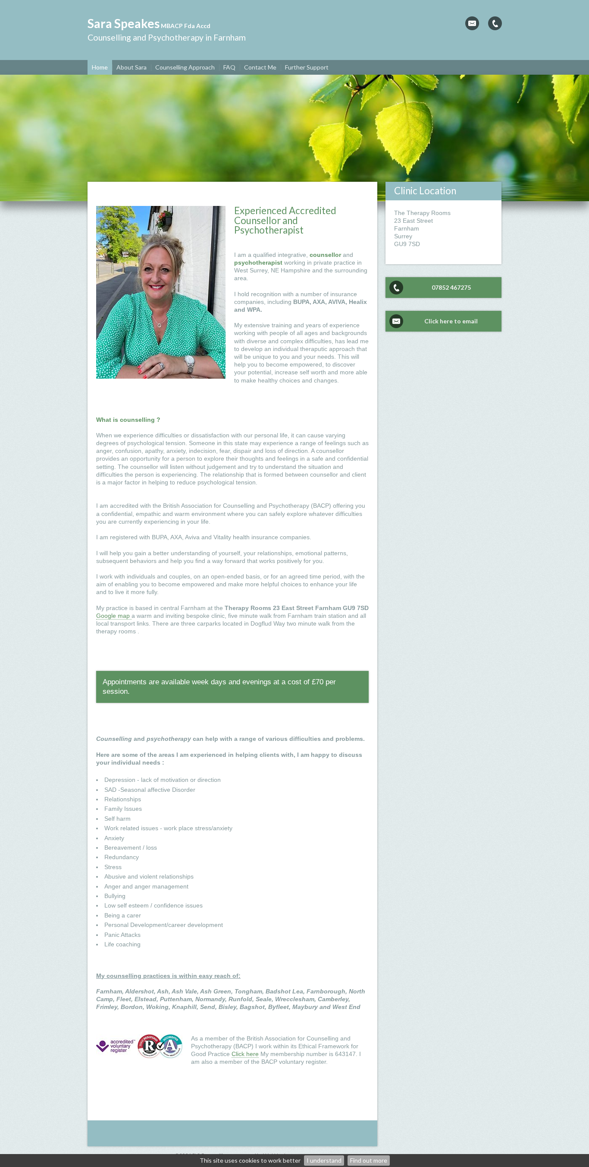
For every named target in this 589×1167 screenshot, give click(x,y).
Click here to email (451, 321)
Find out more (368, 1160)
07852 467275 (451, 287)
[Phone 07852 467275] (495, 23)
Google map (114, 615)
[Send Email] (472, 23)
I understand (324, 1160)
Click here (245, 1053)
